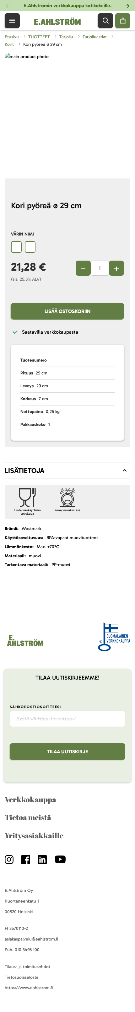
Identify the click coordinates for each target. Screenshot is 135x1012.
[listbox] (67, 247)
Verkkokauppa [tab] (30, 799)
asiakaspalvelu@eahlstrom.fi (31, 939)
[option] (16, 247)
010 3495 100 (27, 949)
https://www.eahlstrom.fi (29, 987)
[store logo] (25, 646)
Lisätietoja (24, 470)
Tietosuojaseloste (22, 977)
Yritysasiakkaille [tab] (34, 835)
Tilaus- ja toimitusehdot (27, 966)
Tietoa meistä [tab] (28, 817)
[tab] (67, 471)
